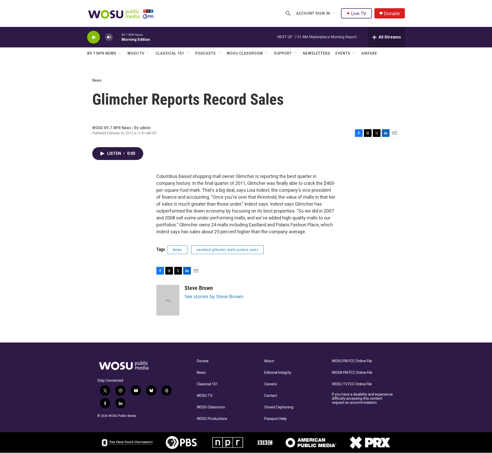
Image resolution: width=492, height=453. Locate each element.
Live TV (358, 13)
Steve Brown (198, 288)
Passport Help (275, 419)
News (97, 80)
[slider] (117, 37)
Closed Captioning (278, 407)
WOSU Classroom (245, 53)
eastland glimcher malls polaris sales (227, 250)
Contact (270, 396)
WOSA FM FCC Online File (352, 373)
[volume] (109, 37)
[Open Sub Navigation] (334, 13)
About (269, 361)
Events (342, 53)
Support (283, 53)
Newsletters (316, 53)
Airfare (369, 53)
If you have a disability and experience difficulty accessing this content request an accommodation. (362, 398)
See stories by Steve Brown (213, 296)
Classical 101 (170, 53)
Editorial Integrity (277, 373)
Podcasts (205, 53)
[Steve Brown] (167, 300)
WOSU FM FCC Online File (352, 361)
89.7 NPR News (101, 53)
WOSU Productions (212, 419)
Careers (270, 384)
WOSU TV (136, 53)
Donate (392, 13)
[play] (93, 37)
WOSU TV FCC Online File (352, 384)
